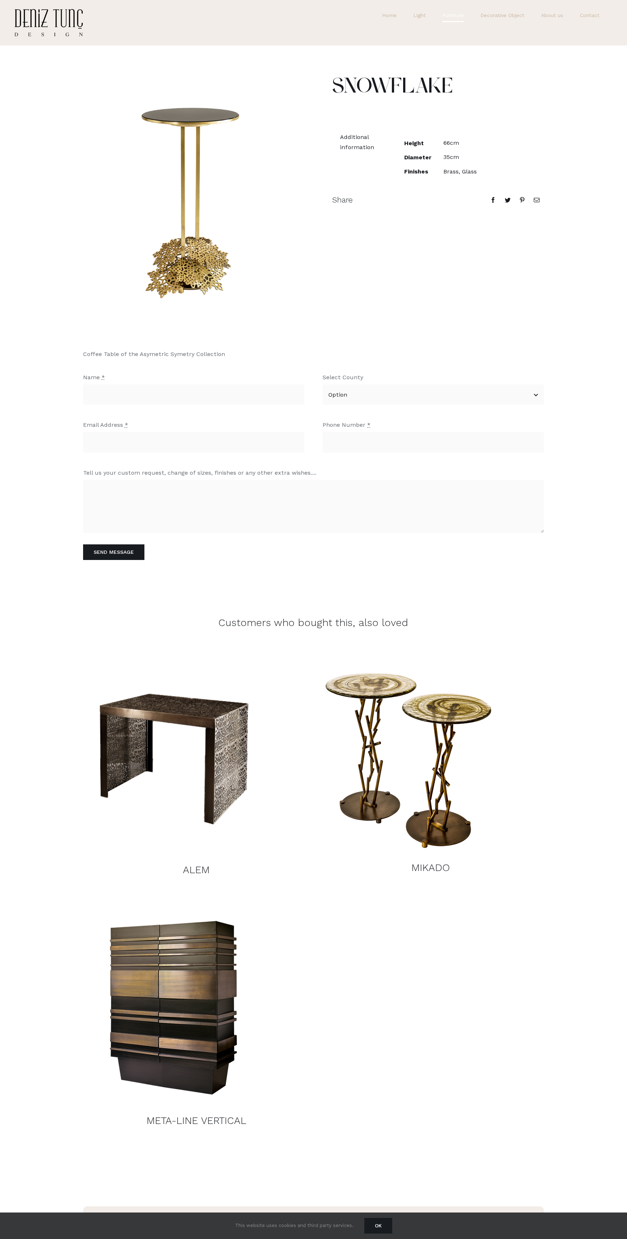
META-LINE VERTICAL (196, 1120)
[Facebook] (493, 200)
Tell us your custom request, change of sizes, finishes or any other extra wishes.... (199, 472)
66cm (451, 142)
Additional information (357, 142)
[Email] (536, 200)
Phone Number (346, 424)
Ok (378, 1225)
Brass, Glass (460, 171)
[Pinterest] (522, 200)
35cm (451, 157)
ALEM (196, 870)
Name (94, 377)
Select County (343, 377)
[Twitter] (507, 200)
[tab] (359, 142)
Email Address (105, 424)
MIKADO (430, 868)
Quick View (173, 753)
